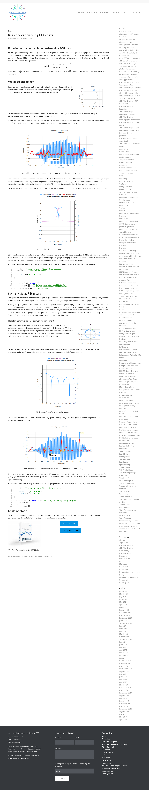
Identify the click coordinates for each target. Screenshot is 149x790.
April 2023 (123, 631)
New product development (129, 390)
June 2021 (123, 645)
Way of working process (128, 521)
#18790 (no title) (125, 31)
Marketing (123, 564)
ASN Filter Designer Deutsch (130, 87)
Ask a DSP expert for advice (129, 58)
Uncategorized (124, 580)
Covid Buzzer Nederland (128, 221)
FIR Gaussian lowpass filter (129, 285)
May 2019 (123, 698)
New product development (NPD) (114, 766)
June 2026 (123, 591)
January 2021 (124, 658)
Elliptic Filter (123, 269)
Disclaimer (123, 245)
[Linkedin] (136, 12)
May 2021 (123, 647)
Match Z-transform (126, 374)
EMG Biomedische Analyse (129, 275)
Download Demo (69, 523)
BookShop (123, 178)
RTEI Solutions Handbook (129, 438)
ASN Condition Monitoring (129, 61)
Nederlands (12, 38)
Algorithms (123, 543)
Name (58, 737)
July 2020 (122, 674)
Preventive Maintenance (128, 577)
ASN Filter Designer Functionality (114, 744)
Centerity (122, 184)
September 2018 (125, 709)
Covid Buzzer (124, 219)
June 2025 (123, 599)
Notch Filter (123, 392)
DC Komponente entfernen (129, 237)
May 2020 (123, 679)
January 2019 (124, 701)
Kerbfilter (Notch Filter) (128, 352)
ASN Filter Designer (126, 545)
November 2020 (125, 663)
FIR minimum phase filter (128, 288)
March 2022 (123, 634)
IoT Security (123, 347)
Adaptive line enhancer (128, 39)
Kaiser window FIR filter (128, 350)
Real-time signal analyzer (128, 430)
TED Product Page (126, 470)
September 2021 (125, 639)
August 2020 (124, 671)
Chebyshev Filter (125, 186)
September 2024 (125, 618)
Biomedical (123, 165)
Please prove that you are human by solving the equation (72, 765)
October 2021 (124, 637)
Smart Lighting (125, 459)
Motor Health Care (126, 387)
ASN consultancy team (24, 38)
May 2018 (123, 717)
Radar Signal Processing (128, 424)
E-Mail (77, 737)
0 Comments (28, 556)
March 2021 (123, 653)
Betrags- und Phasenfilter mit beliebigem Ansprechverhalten (129, 157)
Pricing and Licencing (71, 530)
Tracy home (123, 494)
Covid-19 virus (124, 559)
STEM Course (124, 467)
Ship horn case (125, 451)
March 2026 (123, 594)
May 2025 (123, 602)
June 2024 (123, 621)
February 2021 (124, 655)
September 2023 (125, 623)
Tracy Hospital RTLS (127, 497)
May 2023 (123, 629)
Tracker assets (125, 491)
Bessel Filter (124, 152)
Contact (122, 208)
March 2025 (123, 607)
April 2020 (123, 682)
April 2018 (123, 720)
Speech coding (124, 465)
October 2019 (124, 690)
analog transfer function (128, 45)
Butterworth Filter (126, 181)
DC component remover (128, 235)
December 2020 (125, 661)
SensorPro (123, 449)
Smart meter (124, 462)
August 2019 (124, 695)
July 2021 (122, 642)
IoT (120, 561)
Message (59, 748)
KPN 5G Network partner (128, 371)
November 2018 (125, 703)
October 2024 (124, 615)
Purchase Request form (128, 422)
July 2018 (122, 714)
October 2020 (124, 666)
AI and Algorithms (126, 42)
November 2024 (125, 613)
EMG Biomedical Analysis (128, 272)
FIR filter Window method (128, 283)
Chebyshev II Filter (126, 189)
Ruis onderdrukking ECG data (31, 35)
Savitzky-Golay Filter (127, 446)
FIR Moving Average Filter (129, 291)
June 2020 (123, 677)
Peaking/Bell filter (126, 400)
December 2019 (125, 687)
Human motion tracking (128, 328)
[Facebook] (133, 12)
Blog (121, 176)
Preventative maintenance (129, 403)
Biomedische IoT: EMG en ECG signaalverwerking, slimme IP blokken (129, 170)
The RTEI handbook (127, 483)
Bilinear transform (126, 162)
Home (121, 309)
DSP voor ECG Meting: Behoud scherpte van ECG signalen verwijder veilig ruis (130, 253)
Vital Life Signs (124, 515)
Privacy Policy (124, 408)
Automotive (123, 149)
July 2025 (122, 596)
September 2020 (125, 669)
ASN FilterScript (14, 264)
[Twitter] (139, 12)
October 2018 (124, 706)
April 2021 (123, 650)
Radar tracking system (127, 427)
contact (122, 211)
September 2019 (125, 693)
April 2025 (123, 604)
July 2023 (122, 626)
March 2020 (123, 685)
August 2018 (124, 712)
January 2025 (124, 610)
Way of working (125, 518)
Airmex (122, 540)
